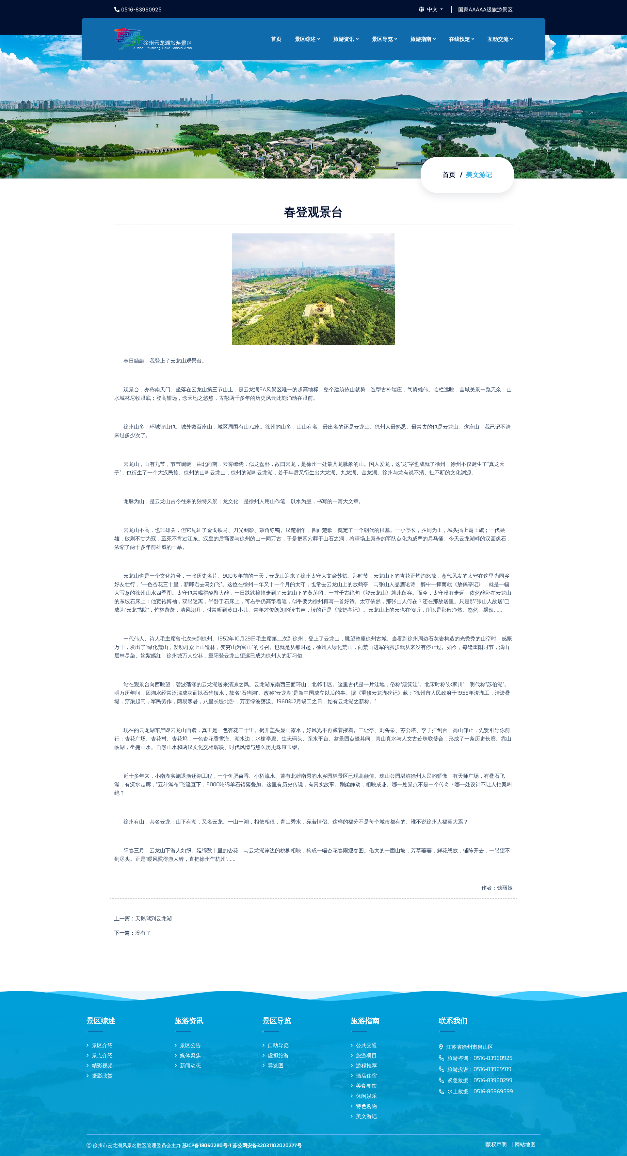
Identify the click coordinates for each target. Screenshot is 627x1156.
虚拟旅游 (278, 1055)
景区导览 (382, 39)
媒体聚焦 (190, 1055)
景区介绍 (102, 1045)
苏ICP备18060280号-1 (206, 1145)
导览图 (275, 1065)
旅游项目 (366, 1055)
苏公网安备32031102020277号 (267, 1145)
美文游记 (366, 1116)
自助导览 (278, 1045)
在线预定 (459, 39)
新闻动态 (190, 1065)
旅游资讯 (343, 39)
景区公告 (190, 1045)
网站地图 (525, 1144)
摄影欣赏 (102, 1075)
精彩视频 (102, 1065)
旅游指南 (420, 39)
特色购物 (366, 1106)
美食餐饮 (366, 1085)
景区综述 (305, 39)
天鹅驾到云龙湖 (153, 918)
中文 (432, 9)
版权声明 (496, 1144)
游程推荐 (366, 1065)
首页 (276, 39)
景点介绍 (102, 1055)
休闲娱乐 (366, 1096)
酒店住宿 (366, 1075)
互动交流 (498, 39)
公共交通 (366, 1045)
